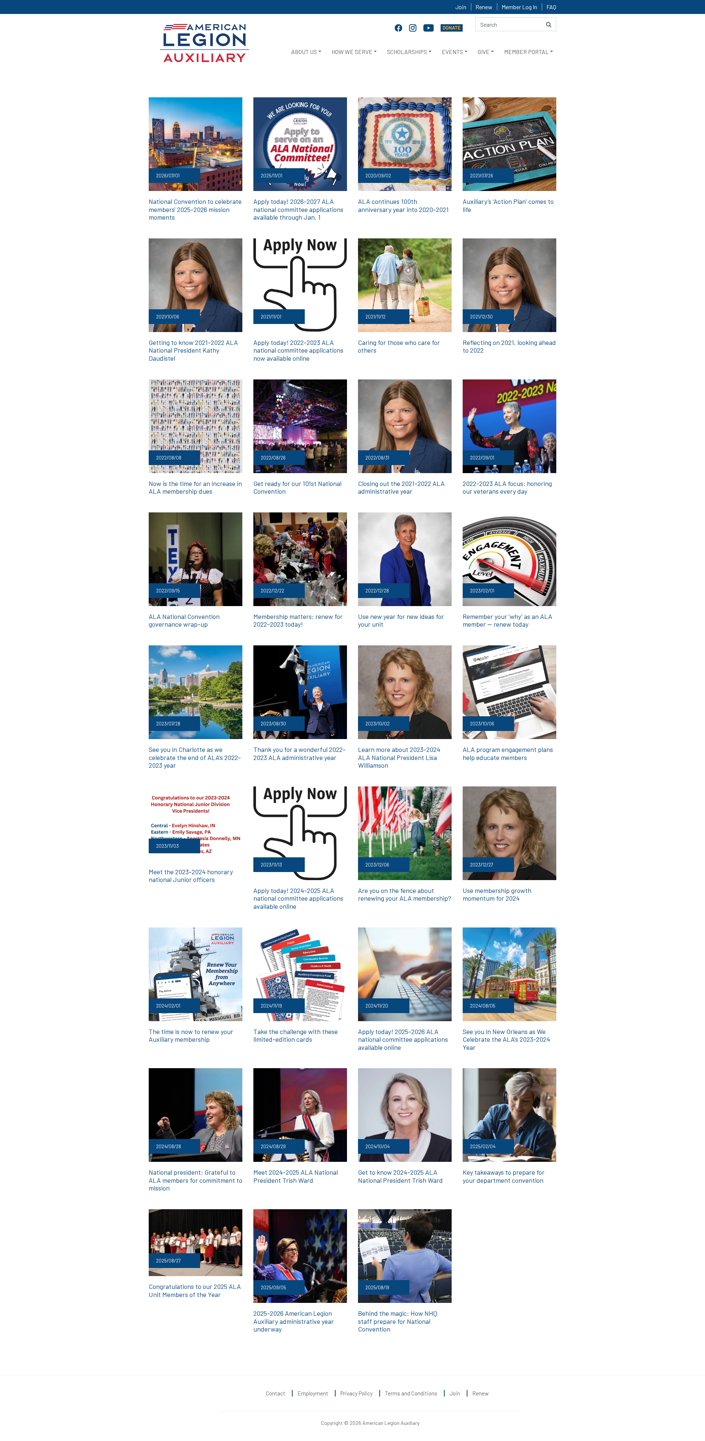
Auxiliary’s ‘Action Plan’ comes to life (508, 205)
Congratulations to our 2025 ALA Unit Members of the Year (195, 1290)
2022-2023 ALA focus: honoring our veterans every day (507, 487)
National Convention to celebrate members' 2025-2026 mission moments (195, 209)
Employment (312, 1393)
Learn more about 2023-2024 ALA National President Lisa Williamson (399, 757)
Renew (484, 6)
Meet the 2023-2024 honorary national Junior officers (191, 876)
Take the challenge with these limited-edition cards (295, 1035)
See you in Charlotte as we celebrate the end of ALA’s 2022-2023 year (195, 757)
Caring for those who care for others (399, 346)
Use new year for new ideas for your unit (401, 620)
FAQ (551, 6)
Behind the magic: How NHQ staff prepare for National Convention (397, 1321)
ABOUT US (304, 51)
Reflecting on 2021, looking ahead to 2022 (509, 346)
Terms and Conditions (411, 1393)
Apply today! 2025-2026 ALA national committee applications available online (403, 1039)
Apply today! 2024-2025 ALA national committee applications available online (298, 898)
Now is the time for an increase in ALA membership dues (195, 487)
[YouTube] (429, 27)
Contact (275, 1393)
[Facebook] (399, 27)
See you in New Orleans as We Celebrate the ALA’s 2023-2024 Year (506, 1039)
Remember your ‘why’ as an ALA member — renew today (507, 620)
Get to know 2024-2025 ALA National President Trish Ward (400, 1176)
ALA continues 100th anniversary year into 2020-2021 (403, 205)
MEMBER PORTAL (526, 51)
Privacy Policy (356, 1393)
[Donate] (452, 27)
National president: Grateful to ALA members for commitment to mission (195, 1180)
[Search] (548, 24)
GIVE (483, 51)
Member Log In (519, 6)
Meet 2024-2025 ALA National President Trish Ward (295, 1176)
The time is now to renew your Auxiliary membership (191, 1035)
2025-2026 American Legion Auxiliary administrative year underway (293, 1321)
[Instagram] (413, 27)
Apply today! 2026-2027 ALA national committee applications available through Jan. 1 (298, 209)
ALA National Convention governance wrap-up (184, 620)
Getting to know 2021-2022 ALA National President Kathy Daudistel (193, 350)
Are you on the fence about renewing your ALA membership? (404, 894)
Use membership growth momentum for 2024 (497, 894)
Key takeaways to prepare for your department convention (504, 1176)
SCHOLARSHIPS (407, 51)
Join (460, 6)
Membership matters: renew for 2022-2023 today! (298, 620)
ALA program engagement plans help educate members (508, 753)
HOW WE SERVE (352, 51)
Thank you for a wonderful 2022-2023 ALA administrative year (299, 753)
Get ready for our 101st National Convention (297, 487)
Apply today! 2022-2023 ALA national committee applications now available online (298, 350)
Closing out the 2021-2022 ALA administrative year (401, 487)
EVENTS (452, 51)
